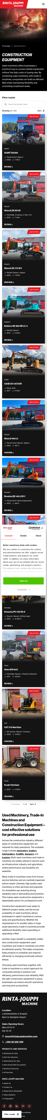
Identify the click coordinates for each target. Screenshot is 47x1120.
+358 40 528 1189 (14, 1042)
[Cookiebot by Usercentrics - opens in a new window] (33, 528)
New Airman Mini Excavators (15, 1065)
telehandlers (8, 854)
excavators (22, 850)
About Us (7, 1083)
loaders (33, 850)
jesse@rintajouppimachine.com (21, 1036)
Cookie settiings (24, 1112)
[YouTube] (23, 1106)
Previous (16, 804)
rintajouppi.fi (8, 1099)
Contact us (8, 1087)
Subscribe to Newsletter (13, 1091)
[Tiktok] (29, 1106)
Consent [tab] (8, 536)
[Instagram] (10, 1106)
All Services (8, 1072)
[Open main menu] (43, 4)
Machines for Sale (11, 1053)
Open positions (9, 1095)
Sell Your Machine (11, 1057)
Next (32, 804)
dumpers (29, 854)
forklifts (20, 854)
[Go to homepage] (13, 4)
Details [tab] (23, 536)
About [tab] (38, 536)
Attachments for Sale (12, 1061)
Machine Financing (11, 1069)
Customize (22, 589)
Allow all (23, 581)
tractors (6, 857)
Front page (6, 46)
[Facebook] (4, 1106)
